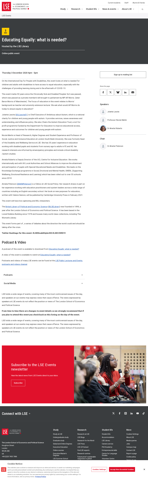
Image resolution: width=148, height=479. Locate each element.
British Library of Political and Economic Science (26, 206)
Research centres (83, 453)
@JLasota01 (21, 114)
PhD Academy (107, 447)
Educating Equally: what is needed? (64, 249)
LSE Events (6, 16)
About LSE (127, 9)
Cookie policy (131, 457)
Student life (91, 9)
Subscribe (18, 383)
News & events (109, 9)
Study (63, 9)
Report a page (131, 453)
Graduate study (58, 440)
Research (75, 9)
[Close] (144, 469)
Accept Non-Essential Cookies (122, 469)
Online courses (58, 450)
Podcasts (8, 275)
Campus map (131, 447)
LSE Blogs (81, 437)
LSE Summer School (60, 459)
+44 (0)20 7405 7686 (9, 456)
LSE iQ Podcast (82, 447)
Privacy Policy (40, 476)
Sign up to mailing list (123, 75)
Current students (114, 3)
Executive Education (60, 447)
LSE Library (106, 440)
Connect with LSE (15, 413)
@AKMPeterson (24, 184)
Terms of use (131, 460)
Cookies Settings (132, 434)
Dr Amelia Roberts (114, 128)
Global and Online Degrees (62, 444)
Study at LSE (57, 434)
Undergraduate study (61, 437)
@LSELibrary (54, 206)
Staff (126, 3)
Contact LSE (130, 450)
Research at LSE (83, 434)
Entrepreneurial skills (109, 450)
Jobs (128, 444)
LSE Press (81, 444)
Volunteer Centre (108, 459)
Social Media (10, 283)
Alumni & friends (139, 3)
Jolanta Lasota (113, 112)
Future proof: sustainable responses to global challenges (86, 458)
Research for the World (85, 440)
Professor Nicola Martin (117, 120)
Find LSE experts (83, 450)
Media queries (131, 440)
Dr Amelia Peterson (115, 146)
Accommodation (108, 437)
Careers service (107, 444)
